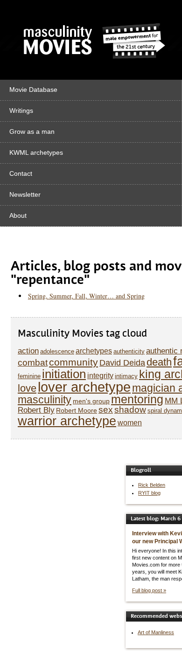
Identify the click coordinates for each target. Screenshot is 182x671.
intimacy (126, 376)
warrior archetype (67, 421)
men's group (91, 401)
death (159, 362)
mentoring (137, 399)
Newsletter (25, 194)
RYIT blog (149, 493)
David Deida (122, 362)
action (28, 350)
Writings (21, 110)
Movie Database (33, 89)
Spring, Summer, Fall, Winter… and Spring (86, 295)
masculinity (44, 400)
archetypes (94, 351)
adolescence (57, 351)
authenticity (129, 351)
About (18, 215)
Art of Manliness (156, 632)
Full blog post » (149, 590)
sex (105, 410)
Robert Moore (76, 410)
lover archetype (84, 386)
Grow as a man (32, 131)
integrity (100, 376)
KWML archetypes (36, 152)
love (27, 388)
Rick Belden (151, 485)
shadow (130, 410)
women (130, 423)
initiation (64, 374)
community (73, 362)
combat (33, 362)
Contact (20, 173)
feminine (29, 376)
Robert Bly (36, 410)
